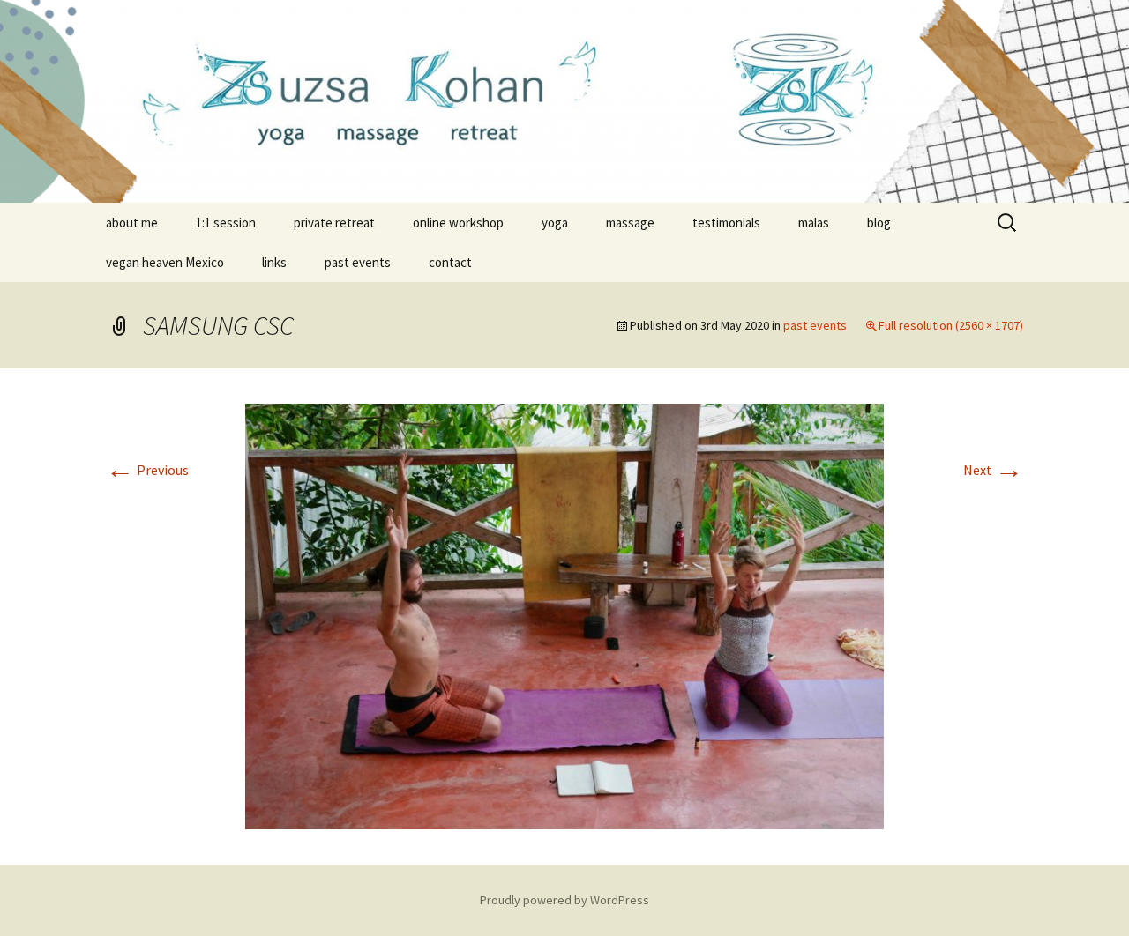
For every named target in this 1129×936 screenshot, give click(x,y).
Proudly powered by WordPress (564, 900)
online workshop (458, 222)
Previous (147, 470)
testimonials (726, 222)
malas (813, 222)
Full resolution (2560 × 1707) (951, 325)
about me (132, 222)
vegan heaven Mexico (165, 262)
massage (630, 222)
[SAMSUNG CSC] (564, 614)
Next (993, 470)
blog (879, 222)
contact (450, 262)
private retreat (334, 222)
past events (358, 262)
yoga (555, 222)
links (274, 262)
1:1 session (226, 222)
